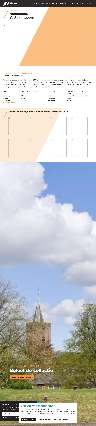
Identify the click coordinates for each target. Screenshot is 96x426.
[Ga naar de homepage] (10, 4)
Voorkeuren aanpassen (61, 419)
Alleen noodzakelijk (45, 419)
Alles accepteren (27, 419)
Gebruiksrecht (9, 103)
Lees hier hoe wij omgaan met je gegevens (15, 417)
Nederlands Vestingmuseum (21, 377)
